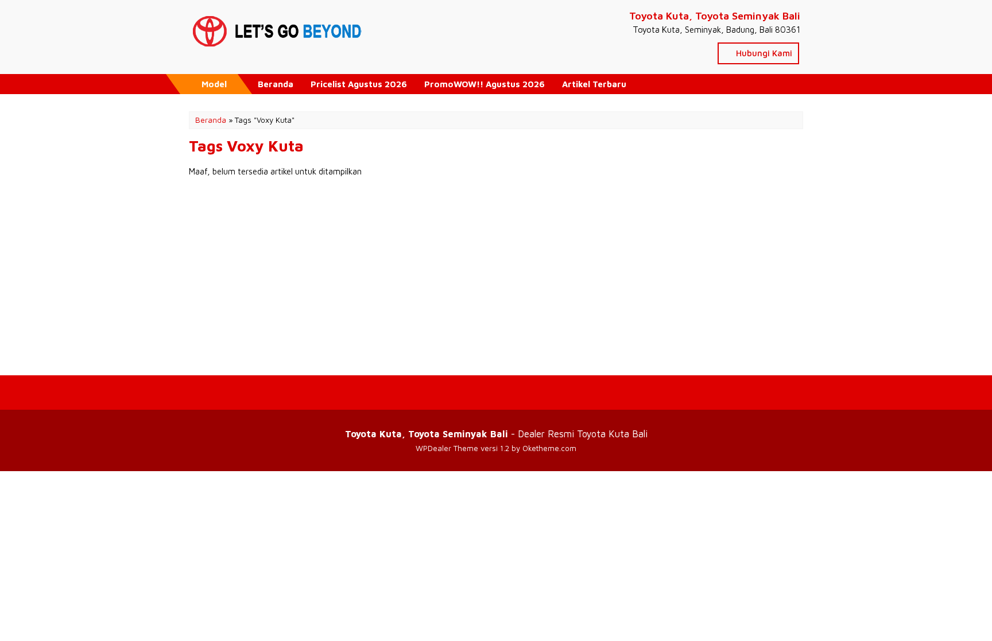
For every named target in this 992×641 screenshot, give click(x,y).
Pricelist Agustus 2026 (359, 84)
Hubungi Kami (763, 53)
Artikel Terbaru (594, 84)
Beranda (275, 84)
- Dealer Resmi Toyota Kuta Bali (496, 433)
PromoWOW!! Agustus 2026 (484, 84)
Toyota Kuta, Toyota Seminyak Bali (714, 16)
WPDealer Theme (447, 448)
